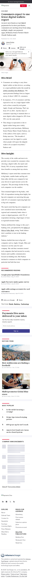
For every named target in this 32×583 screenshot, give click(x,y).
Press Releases (6, 529)
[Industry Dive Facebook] (6, 502)
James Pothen (10, 42)
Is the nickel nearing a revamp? (15, 411)
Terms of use (15, 574)
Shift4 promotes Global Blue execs (15, 393)
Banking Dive (20, 537)
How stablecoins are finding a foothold (15, 364)
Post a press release (14, 487)
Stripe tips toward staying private (16, 418)
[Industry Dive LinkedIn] (3, 502)
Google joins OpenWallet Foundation (15, 275)
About (3, 512)
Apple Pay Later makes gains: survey (15, 282)
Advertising (19, 514)
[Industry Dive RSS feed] (14, 502)
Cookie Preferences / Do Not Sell (16, 576)
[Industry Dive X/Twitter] (10, 502)
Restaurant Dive (20, 540)
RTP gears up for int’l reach (17, 425)
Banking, (17, 304)
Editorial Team (5, 515)
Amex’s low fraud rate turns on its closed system (17, 431)
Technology (25, 304)
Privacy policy (5, 574)
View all (4, 487)
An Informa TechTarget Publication (16, 1)
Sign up (23, 5)
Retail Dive (19, 543)
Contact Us (4, 518)
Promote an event (21, 527)
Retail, (11, 304)
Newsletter (4, 521)
